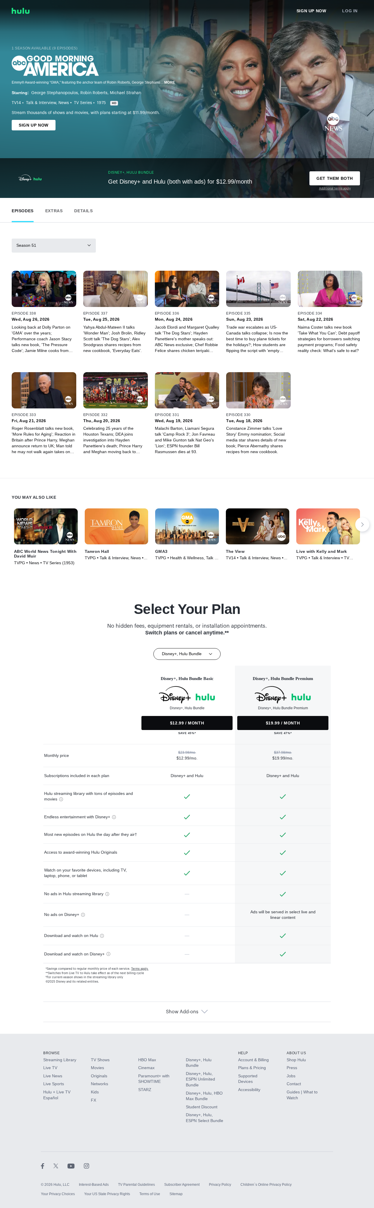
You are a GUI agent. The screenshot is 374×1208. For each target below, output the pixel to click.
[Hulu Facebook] (47, 1166)
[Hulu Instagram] (86, 1166)
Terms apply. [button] (139, 968)
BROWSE (51, 1053)
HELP (243, 1053)
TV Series (83, 103)
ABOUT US (296, 1053)
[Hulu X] (60, 1166)
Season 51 (26, 245)
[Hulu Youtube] (75, 1166)
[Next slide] (362, 524)
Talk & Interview (41, 103)
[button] (23, 209)
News (63, 103)
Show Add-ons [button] (182, 1011)
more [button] (169, 82)
